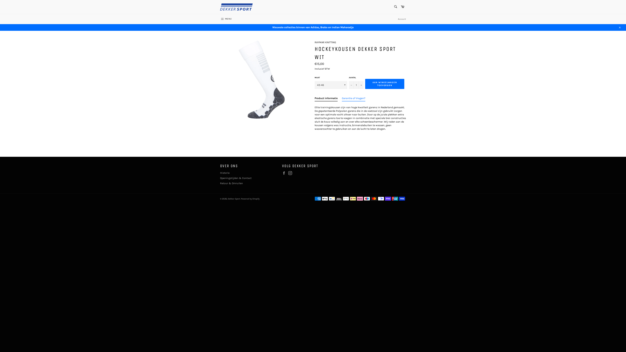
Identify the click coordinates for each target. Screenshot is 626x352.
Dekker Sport (234, 199)
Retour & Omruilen (231, 183)
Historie (225, 172)
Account (402, 19)
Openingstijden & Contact (236, 178)
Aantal (352, 77)
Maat (317, 77)
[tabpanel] (360, 117)
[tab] (326, 98)
